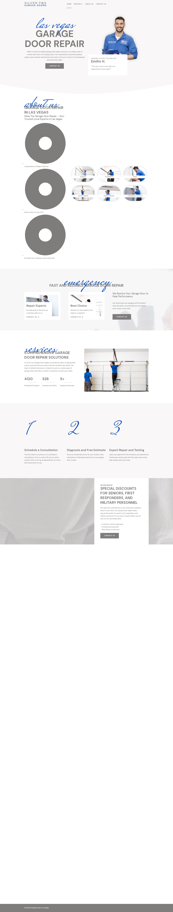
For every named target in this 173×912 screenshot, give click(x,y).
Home (69, 4)
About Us (89, 4)
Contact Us (101, 4)
